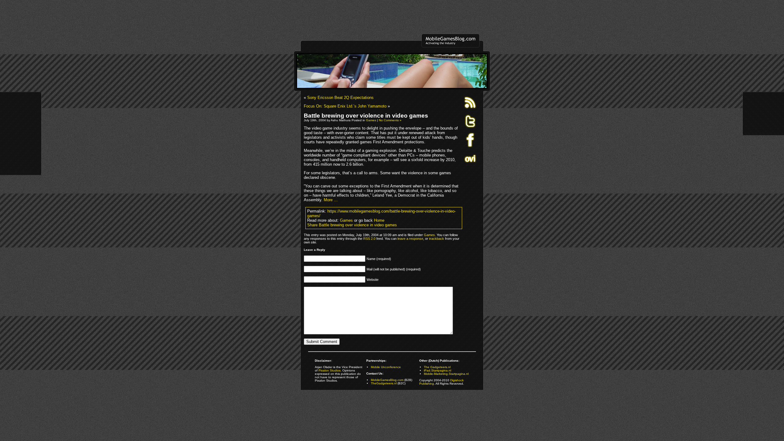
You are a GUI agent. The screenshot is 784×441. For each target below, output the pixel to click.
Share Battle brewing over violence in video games (352, 225)
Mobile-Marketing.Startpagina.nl (446, 373)
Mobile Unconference (386, 367)
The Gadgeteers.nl (437, 367)
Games (371, 120)
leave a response (410, 238)
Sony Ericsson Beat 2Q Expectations (340, 97)
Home (379, 220)
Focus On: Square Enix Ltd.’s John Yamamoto (345, 106)
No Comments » (390, 120)
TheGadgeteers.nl (384, 383)
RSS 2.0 (369, 238)
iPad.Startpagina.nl (437, 370)
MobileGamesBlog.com (387, 380)
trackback (436, 238)
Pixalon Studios (329, 370)
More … (331, 200)
